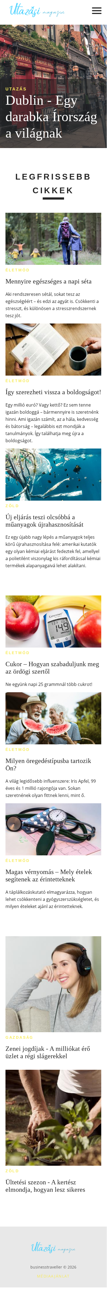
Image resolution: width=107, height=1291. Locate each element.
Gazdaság (19, 1037)
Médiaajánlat (53, 1276)
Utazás (16, 89)
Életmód (17, 270)
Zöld (12, 506)
